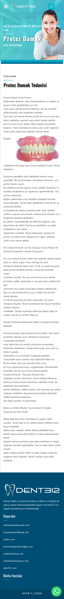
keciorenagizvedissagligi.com (18, 546)
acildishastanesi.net (13, 553)
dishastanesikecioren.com (16, 525)
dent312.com (10, 568)
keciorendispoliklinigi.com (16, 532)
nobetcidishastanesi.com (16, 561)
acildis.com (9, 539)
